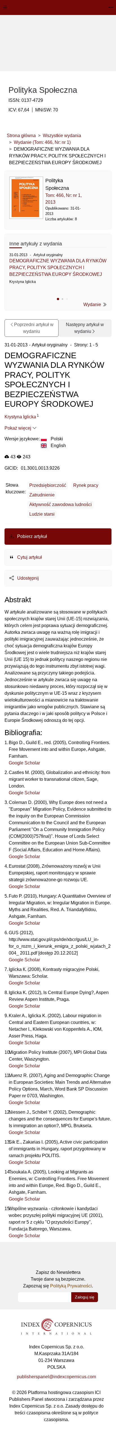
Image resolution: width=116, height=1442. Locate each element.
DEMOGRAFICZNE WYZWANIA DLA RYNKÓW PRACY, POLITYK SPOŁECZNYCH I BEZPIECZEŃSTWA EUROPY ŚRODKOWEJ (57, 267)
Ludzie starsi (42, 514)
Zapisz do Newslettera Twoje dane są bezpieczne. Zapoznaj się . (58, 1279)
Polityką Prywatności (71, 1285)
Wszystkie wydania (62, 135)
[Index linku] (56, 1326)
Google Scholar (24, 762)
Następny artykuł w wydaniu (85, 328)
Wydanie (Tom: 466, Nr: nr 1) (42, 142)
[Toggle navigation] (5, 7)
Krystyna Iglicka (20, 416)
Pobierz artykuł (31, 536)
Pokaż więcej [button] (18, 428)
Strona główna (21, 135)
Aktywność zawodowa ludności (60, 504)
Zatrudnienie (42, 495)
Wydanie (92, 304)
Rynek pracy (85, 485)
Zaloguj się (84, 1297)
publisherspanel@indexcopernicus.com (56, 1376)
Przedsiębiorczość (47, 485)
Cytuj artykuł (29, 557)
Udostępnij (27, 578)
